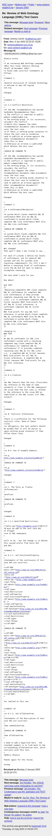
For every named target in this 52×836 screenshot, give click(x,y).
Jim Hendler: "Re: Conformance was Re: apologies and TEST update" (24, 792)
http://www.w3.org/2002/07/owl (21, 577)
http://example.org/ (27, 526)
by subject (16, 815)
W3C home (7, 4)
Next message (31, 28)
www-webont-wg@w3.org (20, 48)
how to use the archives (21, 818)
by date (41, 812)
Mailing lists (20, 4)
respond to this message (28, 806)
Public (32, 4)
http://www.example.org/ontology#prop (23, 458)
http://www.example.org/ (29, 580)
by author (27, 815)
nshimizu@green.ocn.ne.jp (20, 45)
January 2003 (22, 7)
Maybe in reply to (22, 31)
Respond (39, 22)
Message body (26, 22)
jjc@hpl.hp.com (33, 39)
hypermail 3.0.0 (39, 826)
